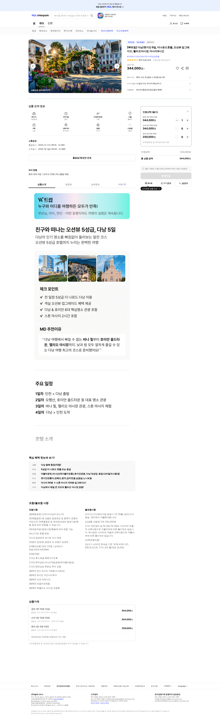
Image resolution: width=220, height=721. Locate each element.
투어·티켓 (68, 30)
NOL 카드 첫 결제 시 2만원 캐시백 (150, 77)
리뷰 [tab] (122, 184)
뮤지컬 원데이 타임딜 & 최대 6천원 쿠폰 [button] (71, 15)
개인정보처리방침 (63, 686)
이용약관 (47, 686)
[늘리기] (187, 120)
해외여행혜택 (107, 30)
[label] (166, 111)
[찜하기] (177, 68)
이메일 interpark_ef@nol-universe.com (168, 699)
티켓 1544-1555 (109, 697)
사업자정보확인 (58, 699)
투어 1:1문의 (95, 703)
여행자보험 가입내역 (121, 686)
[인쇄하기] (187, 68)
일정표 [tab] (68, 184)
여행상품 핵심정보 (161, 60)
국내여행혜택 (122, 30)
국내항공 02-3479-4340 (119, 701)
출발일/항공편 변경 (82, 158)
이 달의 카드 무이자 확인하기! (148, 83)
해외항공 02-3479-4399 (99, 701)
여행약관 (104, 686)
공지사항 (154, 686)
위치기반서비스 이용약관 (85, 686)
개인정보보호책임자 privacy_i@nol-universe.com (172, 701)
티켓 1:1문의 (105, 703)
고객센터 (167, 686)
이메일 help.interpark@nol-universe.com (120, 699)
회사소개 (34, 686)
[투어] (41, 23)
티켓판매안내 (140, 686)
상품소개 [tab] (42, 184)
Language (182, 686)
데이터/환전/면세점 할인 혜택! (149, 90)
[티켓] (50, 23)
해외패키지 (55, 30)
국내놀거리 (92, 30)
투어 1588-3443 (96, 697)
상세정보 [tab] (95, 184)
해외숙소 (43, 30)
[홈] (34, 23)
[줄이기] (177, 120)
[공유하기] (182, 68)
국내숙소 (79, 30)
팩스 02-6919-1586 (98, 699)
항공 (34, 30)
